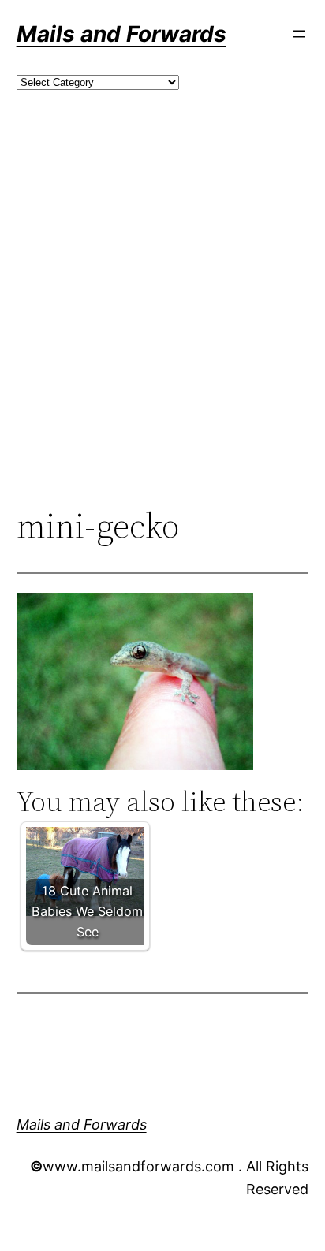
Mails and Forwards (121, 33)
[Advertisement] (162, 324)
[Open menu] (299, 33)
